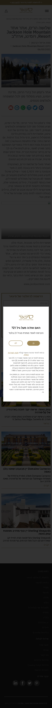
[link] (16, 343)
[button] (26, 354)
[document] (26, 354)
